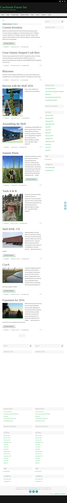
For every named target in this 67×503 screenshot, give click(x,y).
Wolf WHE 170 (11, 229)
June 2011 (48, 147)
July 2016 (47, 127)
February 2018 (49, 118)
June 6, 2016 (14, 185)
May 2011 (47, 150)
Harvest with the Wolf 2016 (17, 85)
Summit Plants (10, 152)
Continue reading (8, 43)
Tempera (57, 494)
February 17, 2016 (15, 259)
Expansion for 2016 (13, 300)
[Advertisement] (54, 56)
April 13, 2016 (14, 223)
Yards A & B (9, 191)
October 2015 (49, 138)
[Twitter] (62, 1)
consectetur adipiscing (33, 489)
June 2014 (48, 144)
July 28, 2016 (14, 147)
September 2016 (49, 124)
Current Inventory (12, 27)
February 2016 (49, 136)
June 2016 (48, 130)
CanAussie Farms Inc (13, 7)
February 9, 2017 (15, 80)
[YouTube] (60, 1)
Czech (5, 264)
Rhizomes (7, 71)
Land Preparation (48, 159)
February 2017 (49, 121)
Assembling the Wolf (14, 123)
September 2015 (49, 141)
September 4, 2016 (15, 118)
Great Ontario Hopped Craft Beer (21, 52)
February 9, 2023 (15, 47)
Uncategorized (24, 47)
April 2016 (48, 133)
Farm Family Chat (50, 167)
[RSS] (65, 1)
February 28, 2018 (15, 65)
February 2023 (49, 115)
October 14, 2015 (15, 294)
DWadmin (15, 24)
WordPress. (62, 494)
